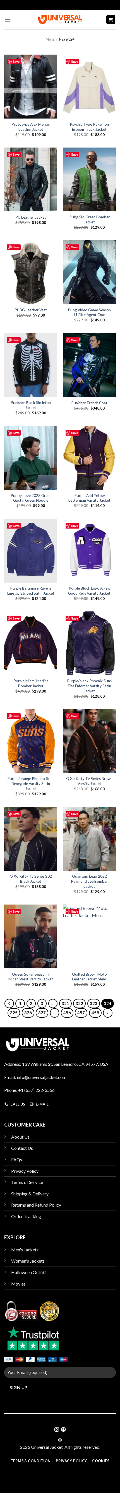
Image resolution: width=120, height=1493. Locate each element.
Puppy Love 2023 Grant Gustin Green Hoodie (31, 498)
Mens (50, 39)
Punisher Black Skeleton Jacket (31, 405)
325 (14, 1012)
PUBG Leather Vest (31, 310)
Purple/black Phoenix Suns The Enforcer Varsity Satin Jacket (89, 686)
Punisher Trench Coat (89, 403)
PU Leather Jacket (30, 217)
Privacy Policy (25, 1171)
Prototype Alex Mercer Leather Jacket (30, 127)
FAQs (16, 1159)
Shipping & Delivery (30, 1193)
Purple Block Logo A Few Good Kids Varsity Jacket (89, 590)
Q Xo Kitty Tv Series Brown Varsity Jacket (89, 781)
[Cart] (111, 19)
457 (81, 1012)
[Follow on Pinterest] (63, 1429)
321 (65, 1003)
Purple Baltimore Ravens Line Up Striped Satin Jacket (30, 590)
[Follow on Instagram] (56, 1429)
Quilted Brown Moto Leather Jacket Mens (89, 977)
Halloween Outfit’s (29, 1272)
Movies (18, 1283)
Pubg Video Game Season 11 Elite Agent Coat (89, 312)
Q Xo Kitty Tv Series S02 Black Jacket (31, 879)
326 (28, 1012)
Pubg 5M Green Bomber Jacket (89, 219)
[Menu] (7, 19)
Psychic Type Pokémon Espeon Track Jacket (89, 127)
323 (93, 1003)
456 (67, 1012)
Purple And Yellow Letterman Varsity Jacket (89, 498)
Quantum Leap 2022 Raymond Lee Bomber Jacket (89, 881)
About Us (20, 1136)
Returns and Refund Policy (36, 1204)
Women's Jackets (28, 1260)
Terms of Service (27, 1182)
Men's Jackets (25, 1249)
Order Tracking (26, 1216)
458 (95, 1012)
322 (79, 1003)
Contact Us (22, 1148)
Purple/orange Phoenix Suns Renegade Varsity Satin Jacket (30, 783)
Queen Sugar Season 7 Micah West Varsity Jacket (30, 977)
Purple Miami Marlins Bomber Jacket (30, 683)
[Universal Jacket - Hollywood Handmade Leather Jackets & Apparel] (60, 19)
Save (16, 61)
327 (42, 1012)
